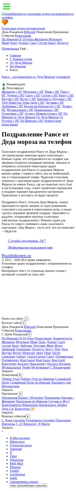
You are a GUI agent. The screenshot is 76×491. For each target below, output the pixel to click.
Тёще (47, 353)
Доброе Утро (10, 379)
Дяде (64, 349)
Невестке (28, 353)
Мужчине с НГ (33, 91)
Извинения (30, 405)
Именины (8, 424)
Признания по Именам (31, 401)
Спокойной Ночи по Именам (30, 382)
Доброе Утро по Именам (37, 379)
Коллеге (23, 363)
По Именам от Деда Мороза (34, 115)
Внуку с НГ (28, 99)
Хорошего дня (61, 382)
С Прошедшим (60, 367)
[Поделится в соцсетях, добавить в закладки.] (6, 314)
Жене (50, 345)
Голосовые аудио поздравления (23, 28)
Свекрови (8, 356)
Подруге (63, 43)
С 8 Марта (43, 424)
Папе (13, 43)
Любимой (8, 349)
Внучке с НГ (10, 99)
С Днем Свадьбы (13, 420)
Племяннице (64, 356)
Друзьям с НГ (54, 102)
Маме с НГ (52, 91)
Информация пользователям (29, 247)
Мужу (59, 345)
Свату (50, 356)
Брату (52, 43)
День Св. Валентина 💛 (18, 408)
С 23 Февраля (25, 424)
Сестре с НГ (49, 95)
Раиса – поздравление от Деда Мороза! (28, 77)
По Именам (10, 39)
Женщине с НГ (12, 91)
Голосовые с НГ (13, 113)
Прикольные (10, 48)
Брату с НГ (66, 95)
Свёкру (21, 356)
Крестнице (27, 360)
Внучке (7, 353)
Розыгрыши (23, 35)
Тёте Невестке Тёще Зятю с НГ (23, 102)
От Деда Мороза (47, 117)
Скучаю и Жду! (59, 401)
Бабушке (26, 345)
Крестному (9, 363)
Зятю (39, 353)
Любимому (23, 349)
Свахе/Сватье (36, 356)
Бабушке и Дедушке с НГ (54, 99)
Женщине (41, 39)
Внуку (17, 353)
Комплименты (11, 405)
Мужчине (55, 39)
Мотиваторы (10, 386)
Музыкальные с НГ (20, 110)
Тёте (57, 349)
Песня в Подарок (59, 363)
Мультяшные (40, 367)
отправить (63, 77)
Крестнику (43, 360)
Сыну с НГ (32, 95)
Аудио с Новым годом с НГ (44, 113)
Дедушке (39, 345)
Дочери (23, 43)
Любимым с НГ (12, 106)
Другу (49, 349)
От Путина (26, 39)
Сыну (33, 43)
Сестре (42, 43)
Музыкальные (11, 367)
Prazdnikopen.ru (16, 255)
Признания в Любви (53, 405)
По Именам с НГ (32, 120)
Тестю (56, 353)
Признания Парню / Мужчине (22, 397)
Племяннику (10, 360)
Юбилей (29, 32)
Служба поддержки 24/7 (26, 241)
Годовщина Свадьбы (40, 420)
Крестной (58, 360)
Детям (26, 367)
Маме (5, 43)
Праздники (63, 420)
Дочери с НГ (15, 95)
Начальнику (38, 363)
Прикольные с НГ (46, 110)
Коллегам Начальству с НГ (42, 106)
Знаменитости (62, 338)
